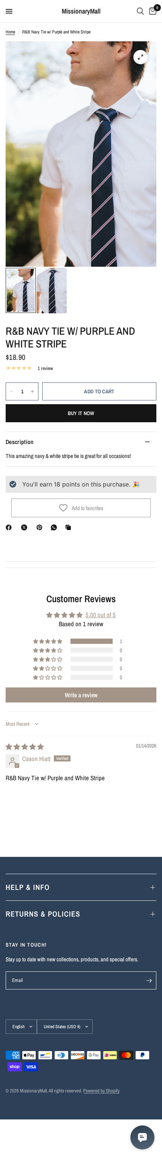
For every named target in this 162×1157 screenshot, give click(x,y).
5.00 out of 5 (101, 614)
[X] (25, 527)
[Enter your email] (148, 980)
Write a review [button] (81, 695)
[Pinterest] (41, 527)
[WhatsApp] (55, 527)
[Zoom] (140, 57)
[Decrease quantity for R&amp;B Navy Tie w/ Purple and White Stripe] (11, 391)
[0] (151, 11)
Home (10, 32)
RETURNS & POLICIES (43, 914)
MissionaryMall (81, 11)
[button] (48, 641)
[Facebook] (10, 527)
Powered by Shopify (101, 1091)
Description (20, 442)
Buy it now (81, 413)
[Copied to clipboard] (69, 527)
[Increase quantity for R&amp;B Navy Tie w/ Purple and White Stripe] (32, 391)
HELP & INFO (28, 887)
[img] (25, 746)
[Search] (140, 11)
